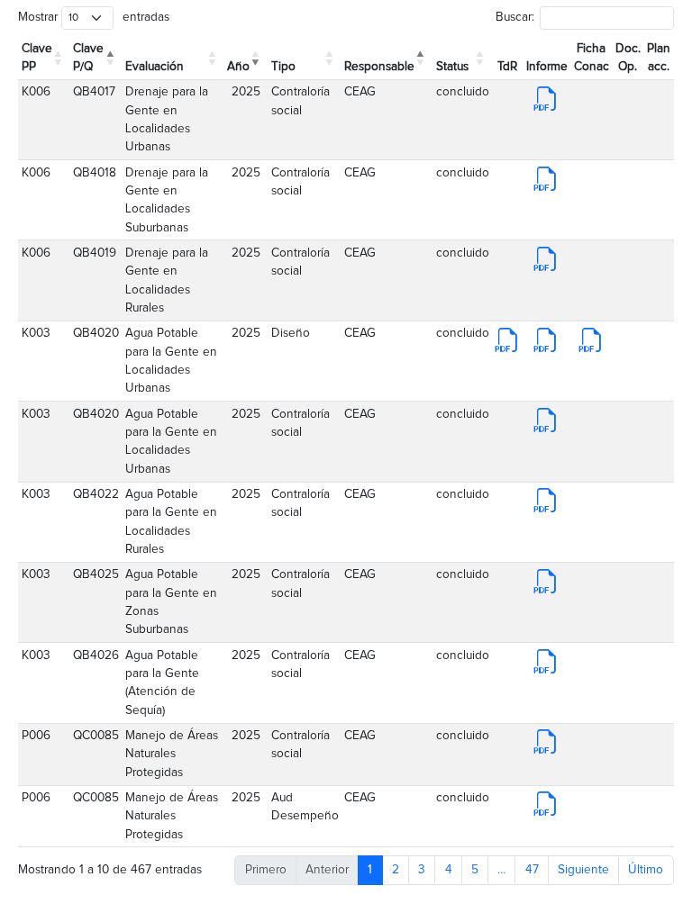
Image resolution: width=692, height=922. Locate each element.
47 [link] (532, 869)
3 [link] (421, 869)
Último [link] (645, 869)
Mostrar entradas (93, 17)
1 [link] (370, 869)
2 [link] (395, 869)
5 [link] (474, 869)
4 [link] (448, 869)
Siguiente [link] (583, 869)
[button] (60, 57)
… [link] (501, 869)
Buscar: (515, 17)
